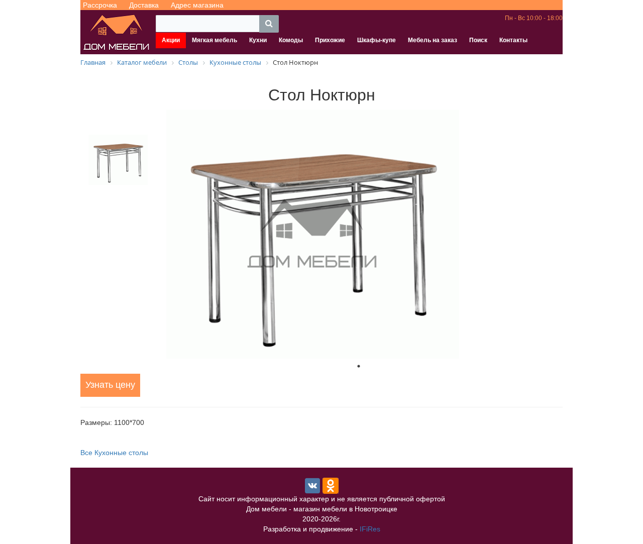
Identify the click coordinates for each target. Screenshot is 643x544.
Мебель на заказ (432, 40)
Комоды (291, 40)
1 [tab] (359, 366)
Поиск (478, 40)
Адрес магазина (197, 5)
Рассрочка (100, 5)
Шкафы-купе (376, 40)
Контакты (513, 40)
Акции (171, 40)
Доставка (144, 5)
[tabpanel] (359, 234)
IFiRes (370, 529)
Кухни (258, 40)
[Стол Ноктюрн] (359, 234)
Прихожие (330, 40)
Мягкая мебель (214, 40)
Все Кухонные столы (114, 453)
